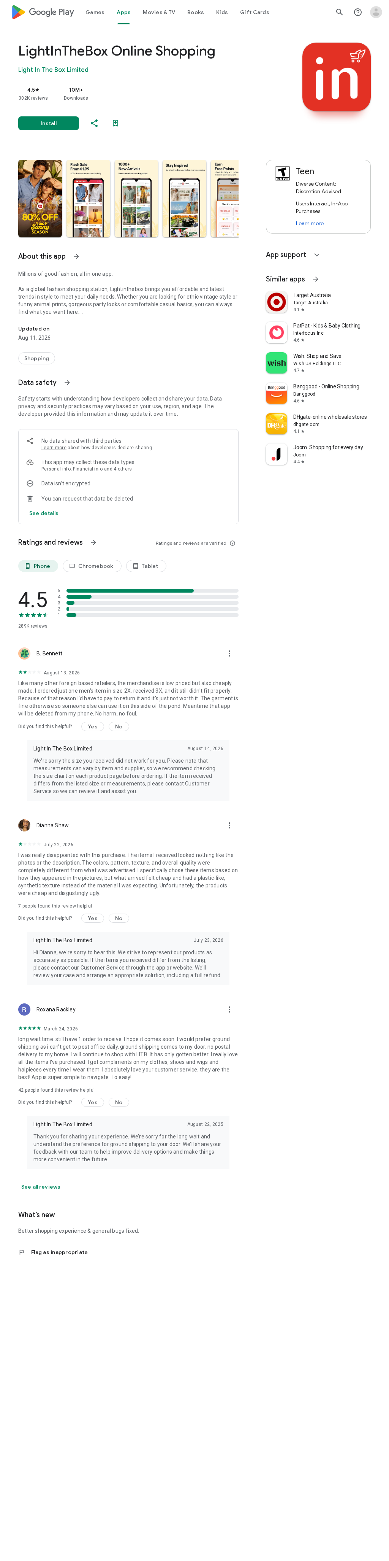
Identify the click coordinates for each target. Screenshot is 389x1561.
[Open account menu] (376, 12)
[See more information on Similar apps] (316, 279)
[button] (40, 198)
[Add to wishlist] (115, 123)
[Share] (94, 123)
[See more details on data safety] (44, 513)
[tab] (95, 12)
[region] (139, 93)
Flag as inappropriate (53, 1252)
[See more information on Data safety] (67, 383)
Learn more (53, 447)
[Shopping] (36, 358)
